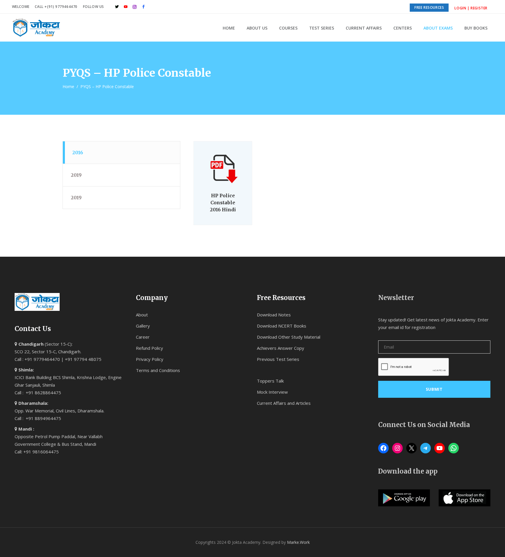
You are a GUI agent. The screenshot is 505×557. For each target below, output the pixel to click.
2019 (76, 175)
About (142, 315)
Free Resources (429, 7)
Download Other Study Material (288, 337)
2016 (77, 152)
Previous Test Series (278, 359)
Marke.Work (298, 542)
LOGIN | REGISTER (470, 8)
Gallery (143, 326)
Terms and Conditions (158, 370)
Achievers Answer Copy (280, 348)
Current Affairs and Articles (284, 403)
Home (68, 86)
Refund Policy (149, 348)
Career (143, 337)
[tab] (121, 152)
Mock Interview (272, 392)
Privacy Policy (149, 359)
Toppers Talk (270, 381)
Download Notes (274, 315)
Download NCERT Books (281, 326)
